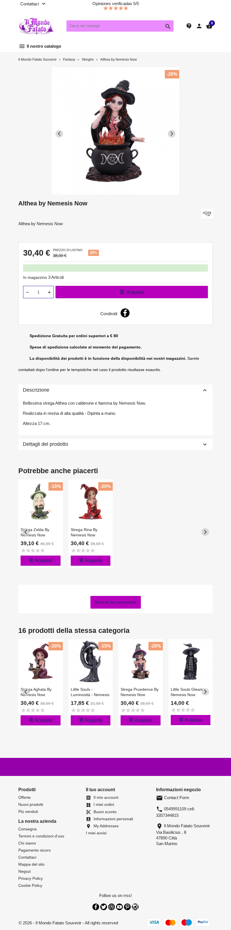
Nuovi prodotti (30, 804)
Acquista (131, 292)
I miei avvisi (96, 833)
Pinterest (127, 906)
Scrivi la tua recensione (115, 602)
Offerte (24, 797)
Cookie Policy (30, 885)
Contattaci (27, 857)
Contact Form (172, 797)
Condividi (125, 313)
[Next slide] (172, 134)
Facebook (95, 906)
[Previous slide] (59, 134)
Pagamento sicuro (34, 850)
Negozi (24, 871)
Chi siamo (27, 843)
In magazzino (35, 277)
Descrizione (115, 390)
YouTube (119, 906)
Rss (111, 906)
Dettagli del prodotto (115, 444)
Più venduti (28, 811)
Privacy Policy (30, 878)
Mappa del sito (31, 864)
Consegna (27, 829)
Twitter (103, 906)
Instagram (135, 906)
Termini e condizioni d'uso (41, 836)
